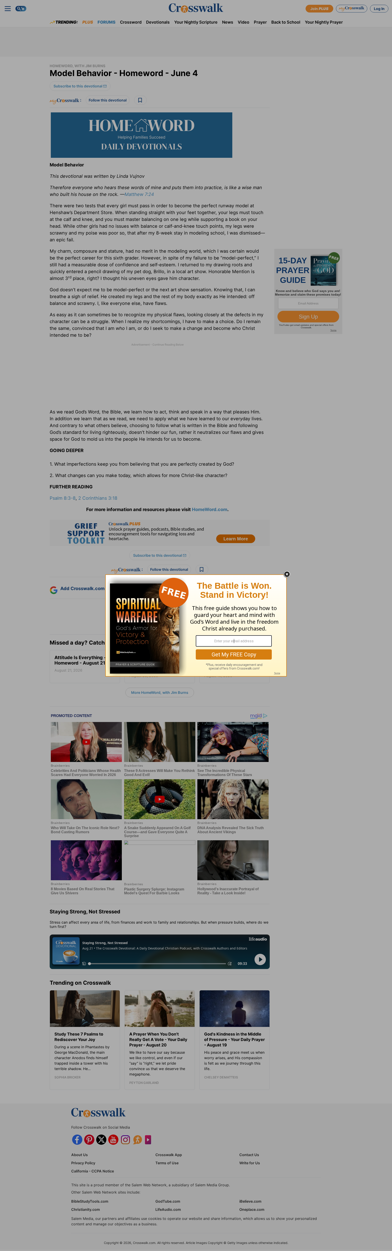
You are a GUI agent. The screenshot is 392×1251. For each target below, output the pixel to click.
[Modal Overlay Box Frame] (196, 625)
